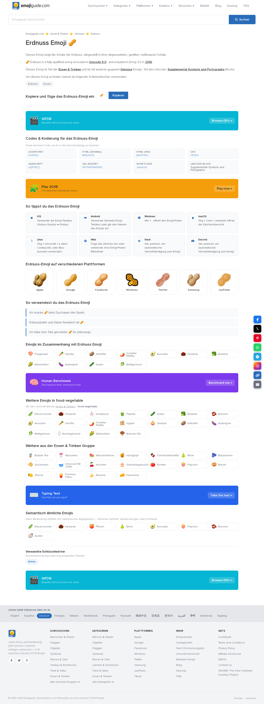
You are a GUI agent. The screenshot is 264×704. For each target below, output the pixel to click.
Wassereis (68, 455)
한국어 (169, 615)
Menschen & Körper (62, 637)
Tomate (158, 464)
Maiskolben (38, 364)
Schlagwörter (184, 642)
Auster (35, 535)
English (15, 615)
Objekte (55, 648)
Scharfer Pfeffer (128, 355)
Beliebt (204, 6)
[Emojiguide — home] (31, 6)
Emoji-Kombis (184, 637)
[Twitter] (19, 660)
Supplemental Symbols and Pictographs (207, 169)
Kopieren (118, 95)
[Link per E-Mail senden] (257, 384)
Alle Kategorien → (103, 681)
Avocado (159, 354)
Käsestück (129, 475)
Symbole (55, 653)
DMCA (222, 659)
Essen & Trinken (59, 33)
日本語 (156, 615)
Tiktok (137, 676)
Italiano (74, 615)
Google (139, 642)
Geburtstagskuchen (133, 464)
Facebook (140, 648)
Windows (139, 653)
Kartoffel (97, 354)
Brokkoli (219, 354)
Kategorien (122, 6)
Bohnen (219, 414)
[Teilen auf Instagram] (257, 366)
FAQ (246, 6)
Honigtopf (129, 455)
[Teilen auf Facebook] (257, 319)
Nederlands (91, 615)
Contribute (224, 637)
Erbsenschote (40, 414)
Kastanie (189, 354)
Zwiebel (158, 423)
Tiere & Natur (58, 670)
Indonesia (206, 615)
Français (60, 615)
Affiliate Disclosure (229, 653)
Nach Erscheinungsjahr (190, 648)
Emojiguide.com (35, 33)
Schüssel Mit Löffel (69, 465)
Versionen (186, 6)
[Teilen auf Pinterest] (257, 338)
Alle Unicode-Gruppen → (65, 681)
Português (109, 615)
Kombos (165, 6)
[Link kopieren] (257, 375)
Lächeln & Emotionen (105, 665)
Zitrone (35, 475)
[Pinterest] (27, 660)
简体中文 (141, 615)
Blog (218, 6)
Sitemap (238, 698)
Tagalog (222, 615)
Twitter (138, 659)
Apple (137, 637)
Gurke (96, 364)
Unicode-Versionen (188, 653)
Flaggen (55, 642)
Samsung (140, 665)
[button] (51, 154)
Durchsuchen (97, 6)
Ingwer (127, 423)
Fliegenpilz (38, 354)
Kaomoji (232, 6)
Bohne (32, 561)
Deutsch (44, 615)
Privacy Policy (226, 648)
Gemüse (79, 33)
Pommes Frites (67, 476)
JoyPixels (140, 670)
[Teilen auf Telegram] (257, 357)
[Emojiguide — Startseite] (11, 633)
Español (29, 615)
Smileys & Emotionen (63, 665)
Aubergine (68, 364)
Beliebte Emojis (185, 659)
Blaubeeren (222, 455)
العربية (181, 615)
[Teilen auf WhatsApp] (257, 347)
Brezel (218, 464)
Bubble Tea (38, 455)
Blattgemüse (131, 364)
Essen (47, 83)
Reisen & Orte (59, 659)
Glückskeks (38, 464)
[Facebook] (11, 660)
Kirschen (97, 464)
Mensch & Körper (102, 637)
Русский (126, 615)
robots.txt (251, 698)
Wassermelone (101, 455)
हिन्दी (192, 615)
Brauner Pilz (130, 433)
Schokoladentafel (163, 455)
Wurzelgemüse (69, 433)
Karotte (66, 354)
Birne (187, 455)
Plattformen (144, 6)
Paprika (127, 414)
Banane (97, 475)
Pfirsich (96, 526)
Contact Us (225, 665)
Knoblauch (99, 414)
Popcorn (189, 464)
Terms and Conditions (231, 642)
